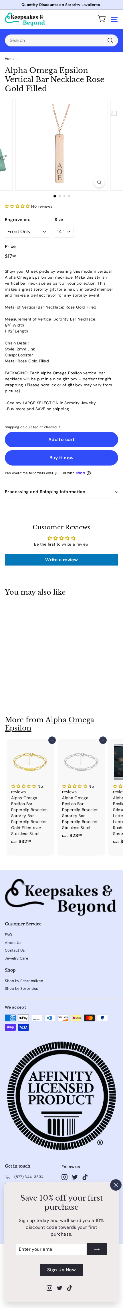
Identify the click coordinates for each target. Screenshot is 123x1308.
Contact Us (15, 950)
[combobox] (61, 40)
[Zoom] (99, 182)
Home (10, 58)
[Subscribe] (97, 1250)
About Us (13, 942)
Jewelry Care (16, 958)
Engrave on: (17, 220)
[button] (18, 206)
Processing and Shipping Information (45, 492)
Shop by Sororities (21, 988)
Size (59, 220)
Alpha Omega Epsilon (49, 724)
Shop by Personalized (24, 980)
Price (10, 246)
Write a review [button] (61, 560)
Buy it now (61, 458)
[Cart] (102, 19)
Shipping (12, 427)
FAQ (8, 934)
